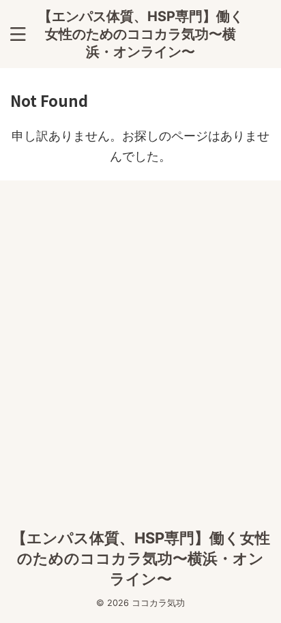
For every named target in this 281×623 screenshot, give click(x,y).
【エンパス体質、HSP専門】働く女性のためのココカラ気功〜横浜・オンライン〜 (140, 34)
